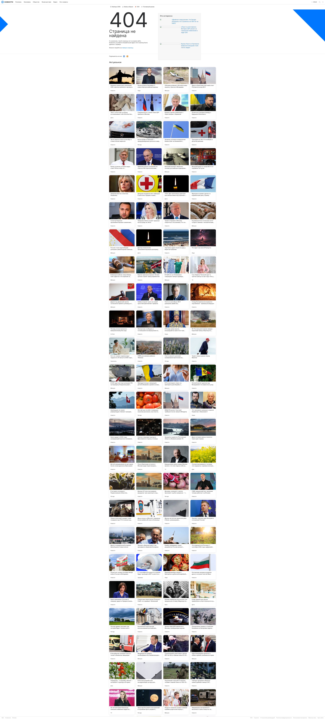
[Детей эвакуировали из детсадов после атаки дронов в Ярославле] (122, 458)
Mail (3, 717)
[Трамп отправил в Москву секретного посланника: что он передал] (176, 215)
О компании (8, 717)
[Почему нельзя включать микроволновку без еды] (122, 323)
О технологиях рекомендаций (267, 717)
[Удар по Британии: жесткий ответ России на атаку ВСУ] (203, 79)
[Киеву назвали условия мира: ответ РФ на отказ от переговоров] (122, 161)
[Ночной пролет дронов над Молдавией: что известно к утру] (203, 377)
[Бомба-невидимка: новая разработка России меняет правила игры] (176, 539)
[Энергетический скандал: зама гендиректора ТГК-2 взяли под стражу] (122, 512)
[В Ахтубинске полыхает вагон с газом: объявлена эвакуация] (122, 647)
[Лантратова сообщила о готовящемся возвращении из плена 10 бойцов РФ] (149, 323)
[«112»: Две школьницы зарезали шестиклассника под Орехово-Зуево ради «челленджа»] (176, 188)
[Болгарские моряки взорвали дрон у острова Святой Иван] (203, 566)
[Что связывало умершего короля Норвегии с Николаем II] (203, 404)
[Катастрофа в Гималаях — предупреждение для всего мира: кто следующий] (149, 134)
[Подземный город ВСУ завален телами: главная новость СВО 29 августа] (176, 675)
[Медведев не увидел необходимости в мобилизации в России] (149, 647)
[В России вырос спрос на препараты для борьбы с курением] (176, 377)
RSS (251, 717)
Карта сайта (320, 717)
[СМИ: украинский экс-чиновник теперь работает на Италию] (203, 485)
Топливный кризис (149, 6)
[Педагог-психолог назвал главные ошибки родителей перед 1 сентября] (176, 702)
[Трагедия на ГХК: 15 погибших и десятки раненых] (203, 134)
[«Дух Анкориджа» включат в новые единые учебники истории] (203, 647)
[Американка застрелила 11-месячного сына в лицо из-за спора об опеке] (203, 702)
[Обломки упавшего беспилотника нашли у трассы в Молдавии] (176, 79)
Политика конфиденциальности (284, 717)
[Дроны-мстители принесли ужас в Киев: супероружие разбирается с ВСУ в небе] (176, 512)
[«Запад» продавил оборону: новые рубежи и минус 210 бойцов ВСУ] (203, 675)
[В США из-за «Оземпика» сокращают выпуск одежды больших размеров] (176, 269)
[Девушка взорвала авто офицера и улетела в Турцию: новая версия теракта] (149, 188)
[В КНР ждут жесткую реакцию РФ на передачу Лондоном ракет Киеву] (122, 377)
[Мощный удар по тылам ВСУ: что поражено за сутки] (203, 161)
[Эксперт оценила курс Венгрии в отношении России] (203, 512)
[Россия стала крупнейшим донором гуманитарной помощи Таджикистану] (122, 242)
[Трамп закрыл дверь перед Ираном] (203, 350)
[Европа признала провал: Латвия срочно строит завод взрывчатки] (149, 269)
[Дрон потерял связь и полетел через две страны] (203, 431)
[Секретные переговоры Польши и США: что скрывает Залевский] (149, 593)
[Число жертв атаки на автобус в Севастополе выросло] (122, 134)
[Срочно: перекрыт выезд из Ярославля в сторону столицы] (149, 431)
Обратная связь (312, 717)
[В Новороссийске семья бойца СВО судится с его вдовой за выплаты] (122, 269)
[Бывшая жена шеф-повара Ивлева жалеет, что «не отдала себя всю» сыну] (176, 458)
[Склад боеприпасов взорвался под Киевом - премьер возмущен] (203, 296)
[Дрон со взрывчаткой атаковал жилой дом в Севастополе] (122, 539)
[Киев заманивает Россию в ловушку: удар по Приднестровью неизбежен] (122, 593)
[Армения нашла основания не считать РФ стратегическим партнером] (149, 161)
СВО (138, 6)
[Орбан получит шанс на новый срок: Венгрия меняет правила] (149, 296)
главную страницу (127, 48)
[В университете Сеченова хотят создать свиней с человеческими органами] (203, 215)
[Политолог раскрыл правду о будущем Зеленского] (203, 106)
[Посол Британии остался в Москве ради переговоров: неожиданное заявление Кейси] (149, 458)
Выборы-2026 (116, 6)
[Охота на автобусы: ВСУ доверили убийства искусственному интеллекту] (176, 296)
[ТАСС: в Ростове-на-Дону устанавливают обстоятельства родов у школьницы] (122, 106)
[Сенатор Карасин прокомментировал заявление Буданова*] (122, 215)
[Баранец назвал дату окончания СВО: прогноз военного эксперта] (122, 79)
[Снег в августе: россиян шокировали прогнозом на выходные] (176, 350)
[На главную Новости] (8, 2)
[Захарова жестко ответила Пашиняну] (122, 188)
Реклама (14, 717)
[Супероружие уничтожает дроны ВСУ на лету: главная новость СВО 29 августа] (176, 647)
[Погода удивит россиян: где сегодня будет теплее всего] (122, 620)
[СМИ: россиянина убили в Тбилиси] (149, 350)
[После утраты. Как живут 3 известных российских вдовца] (149, 79)
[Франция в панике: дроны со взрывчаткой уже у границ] (203, 188)
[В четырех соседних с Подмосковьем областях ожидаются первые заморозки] (122, 485)
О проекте (256, 717)
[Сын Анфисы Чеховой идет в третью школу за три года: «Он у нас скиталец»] (203, 269)
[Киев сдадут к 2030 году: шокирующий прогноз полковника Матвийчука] (122, 431)
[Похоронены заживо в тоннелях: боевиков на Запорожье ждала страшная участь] (203, 620)
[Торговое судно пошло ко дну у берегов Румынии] (176, 242)
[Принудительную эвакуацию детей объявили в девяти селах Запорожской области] (149, 377)
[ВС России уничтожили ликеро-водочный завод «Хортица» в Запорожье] (203, 323)
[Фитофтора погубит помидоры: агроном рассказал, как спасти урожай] (149, 404)
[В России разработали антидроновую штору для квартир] (149, 675)
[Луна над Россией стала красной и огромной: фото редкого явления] (149, 702)
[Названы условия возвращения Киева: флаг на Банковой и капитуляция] (176, 134)
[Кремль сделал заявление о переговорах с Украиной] (176, 106)
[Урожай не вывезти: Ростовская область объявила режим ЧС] (176, 431)
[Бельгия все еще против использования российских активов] (149, 620)
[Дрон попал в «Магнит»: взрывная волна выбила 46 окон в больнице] (149, 512)
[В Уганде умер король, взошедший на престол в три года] (176, 323)
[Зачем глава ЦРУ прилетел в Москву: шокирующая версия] (176, 620)
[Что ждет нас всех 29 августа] (203, 242)
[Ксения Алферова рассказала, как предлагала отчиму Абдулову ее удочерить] (176, 593)
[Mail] (2, 2)
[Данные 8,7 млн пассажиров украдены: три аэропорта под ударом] (149, 485)
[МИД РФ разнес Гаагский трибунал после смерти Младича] (176, 404)
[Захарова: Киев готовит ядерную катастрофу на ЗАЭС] (149, 215)
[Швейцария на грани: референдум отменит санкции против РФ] (122, 404)
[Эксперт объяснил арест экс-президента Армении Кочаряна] (149, 539)
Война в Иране (128, 6)
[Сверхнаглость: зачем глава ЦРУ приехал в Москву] (149, 106)
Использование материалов (300, 717)
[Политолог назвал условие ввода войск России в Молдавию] (122, 566)
